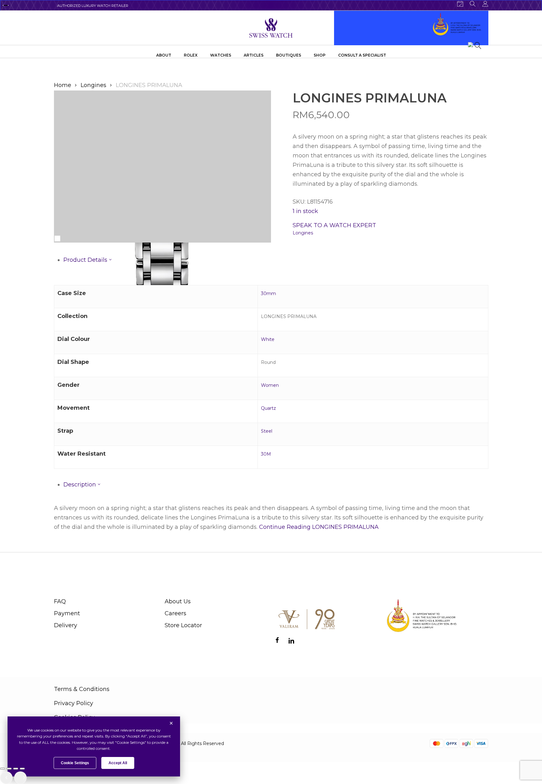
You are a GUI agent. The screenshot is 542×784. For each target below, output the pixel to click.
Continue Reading (319, 527)
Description (80, 484)
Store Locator (183, 625)
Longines (93, 85)
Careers (175, 613)
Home (62, 85)
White (267, 339)
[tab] (275, 260)
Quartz (268, 408)
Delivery (65, 625)
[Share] (15, 769)
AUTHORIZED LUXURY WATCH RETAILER (92, 5)
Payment (67, 613)
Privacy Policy (73, 703)
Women (270, 385)
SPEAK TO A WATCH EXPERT (334, 225)
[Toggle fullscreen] (9, 769)
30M (266, 454)
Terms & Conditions (81, 689)
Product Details (86, 259)
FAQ (60, 601)
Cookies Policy (74, 717)
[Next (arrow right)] (20, 777)
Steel (266, 431)
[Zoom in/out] (2, 769)
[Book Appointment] (460, 4)
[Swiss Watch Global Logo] (271, 28)
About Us (178, 601)
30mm (268, 293)
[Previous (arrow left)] (6, 777)
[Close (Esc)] (22, 769)
